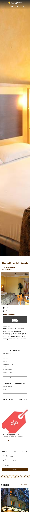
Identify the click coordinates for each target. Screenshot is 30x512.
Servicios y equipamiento (8, 267)
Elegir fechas (6, 342)
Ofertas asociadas (7, 269)
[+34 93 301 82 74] (6, 6)
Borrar (25, 451)
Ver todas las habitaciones (10, 259)
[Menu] (3, 3)
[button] (2, 288)
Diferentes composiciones (11, 314)
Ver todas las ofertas (15, 441)
